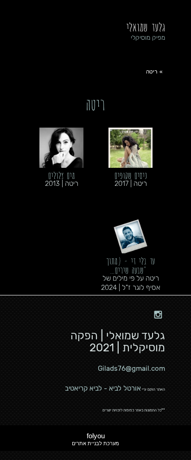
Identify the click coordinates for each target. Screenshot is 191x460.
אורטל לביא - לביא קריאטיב (103, 388)
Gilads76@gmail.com (131, 368)
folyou (95, 439)
